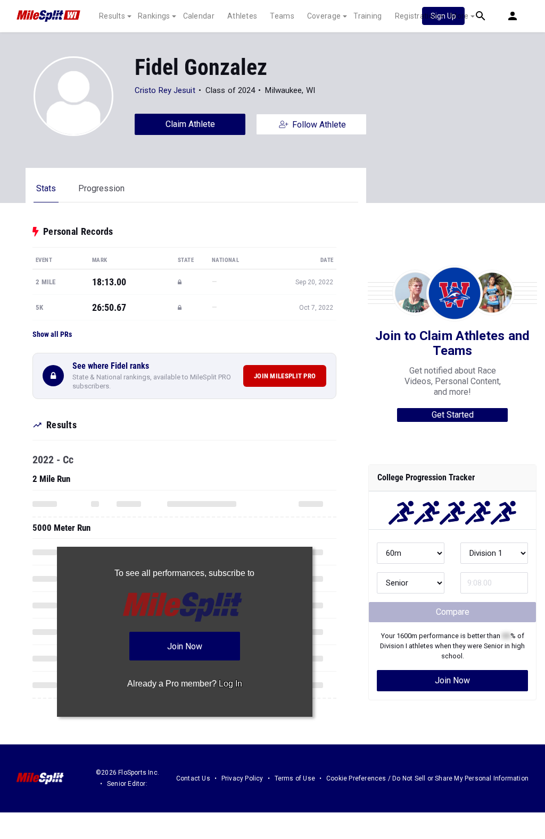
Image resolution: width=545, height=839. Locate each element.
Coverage (324, 16)
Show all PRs (52, 334)
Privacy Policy (242, 778)
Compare (452, 612)
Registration (416, 16)
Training (367, 16)
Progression (101, 188)
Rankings (154, 16)
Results (112, 16)
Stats (46, 188)
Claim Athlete (190, 124)
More (459, 16)
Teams (282, 16)
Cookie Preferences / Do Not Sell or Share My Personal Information (427, 778)
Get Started (453, 415)
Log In (230, 683)
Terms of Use (295, 778)
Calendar (198, 16)
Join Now (452, 680)
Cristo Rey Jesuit (165, 90)
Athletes (242, 16)
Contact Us (193, 778)
